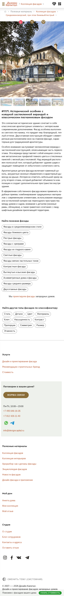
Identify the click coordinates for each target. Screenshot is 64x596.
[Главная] (5, 12)
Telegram (27, 558)
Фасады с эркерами (13, 243)
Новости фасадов (11, 474)
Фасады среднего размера (17, 283)
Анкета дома (8, 500)
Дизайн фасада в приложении (17, 480)
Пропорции (9, 325)
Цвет (29, 314)
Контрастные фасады (14, 266)
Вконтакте (19, 558)
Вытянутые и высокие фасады (19, 272)
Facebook (12, 558)
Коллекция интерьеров (14, 458)
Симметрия (26, 325)
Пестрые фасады (12, 238)
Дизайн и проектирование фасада (19, 361)
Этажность (9, 331)
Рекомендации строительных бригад (21, 366)
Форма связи (16, 395)
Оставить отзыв (10, 547)
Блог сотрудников (11, 537)
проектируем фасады (24, 296)
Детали (19, 314)
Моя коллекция (10, 506)
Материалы (43, 314)
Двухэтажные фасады (14, 289)
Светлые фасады (12, 255)
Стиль (7, 314)
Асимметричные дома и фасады (20, 278)
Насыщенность (22, 319)
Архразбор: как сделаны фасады (19, 464)
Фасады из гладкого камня (17, 249)
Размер (40, 325)
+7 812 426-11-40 (11, 416)
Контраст (39, 319)
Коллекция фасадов (31, 4)
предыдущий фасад (4, 71)
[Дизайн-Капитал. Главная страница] (12, 4)
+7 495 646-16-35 (11, 411)
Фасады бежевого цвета (15, 232)
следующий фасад (60, 71)
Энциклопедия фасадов (14, 469)
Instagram (5, 558)
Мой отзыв (7, 511)
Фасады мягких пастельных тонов (20, 261)
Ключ (7, 319)
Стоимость (7, 372)
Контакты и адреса (12, 542)
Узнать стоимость (50, 593)
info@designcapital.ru (13, 430)
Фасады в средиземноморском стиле (22, 226)
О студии (7, 531)
